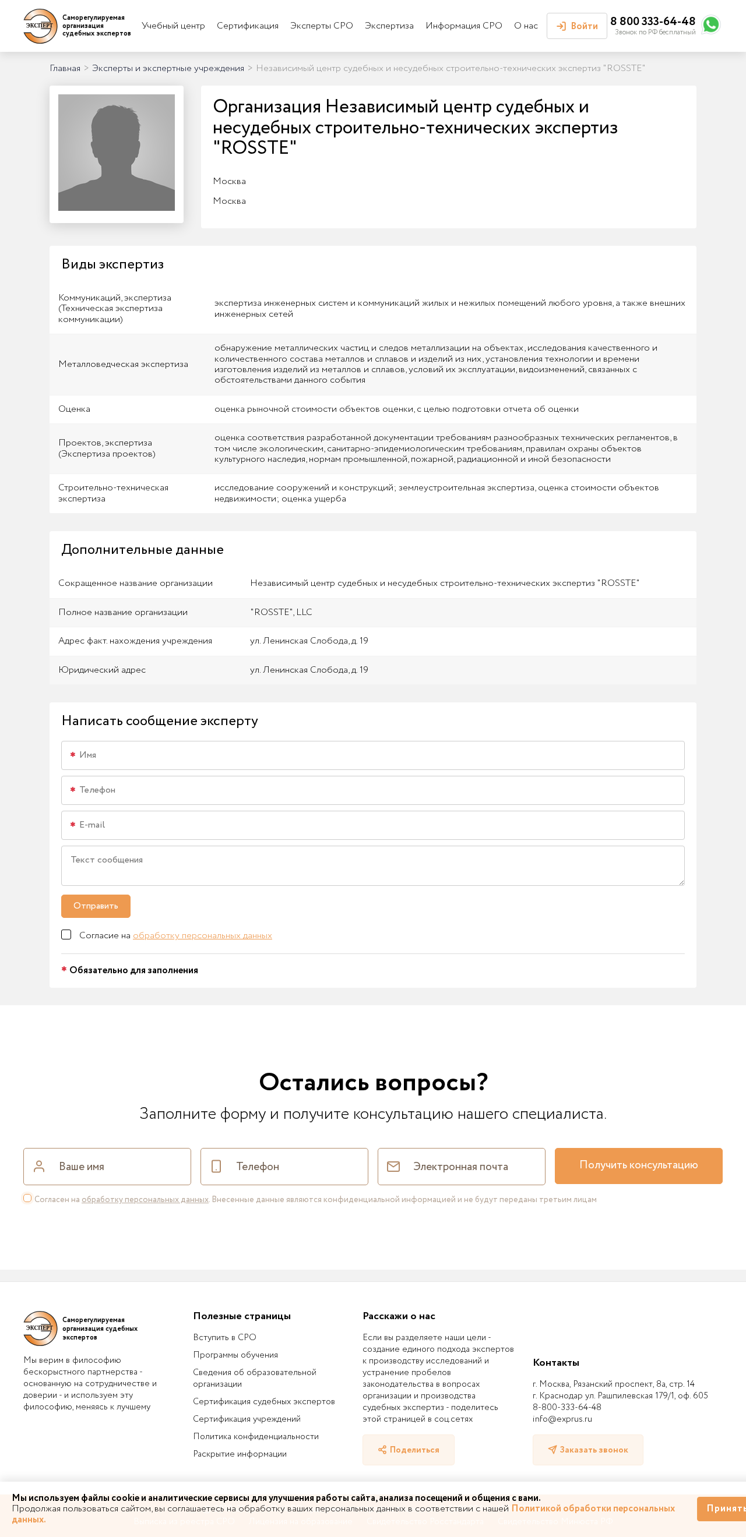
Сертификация (248, 26)
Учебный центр (173, 26)
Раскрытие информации (240, 1454)
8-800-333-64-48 (567, 1407)
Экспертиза (389, 26)
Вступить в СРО (224, 1337)
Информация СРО (463, 26)
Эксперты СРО (321, 26)
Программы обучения (235, 1355)
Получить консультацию (638, 1165)
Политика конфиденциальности (256, 1436)
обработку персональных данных (202, 935)
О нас (526, 26)
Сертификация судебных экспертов (264, 1401)
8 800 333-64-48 (653, 21)
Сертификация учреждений (247, 1419)
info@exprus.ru (562, 1419)
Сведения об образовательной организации (254, 1378)
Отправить (95, 906)
